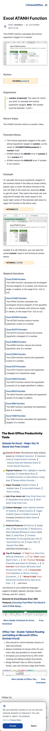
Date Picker (19, 535)
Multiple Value (13, 488)
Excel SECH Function (15, 391)
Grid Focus (29, 525)
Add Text (40, 553)
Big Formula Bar (20, 529)
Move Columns (26, 511)
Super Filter (32, 542)
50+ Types (37, 556)
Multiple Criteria (28, 485)
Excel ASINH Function (16, 342)
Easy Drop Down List (35, 496)
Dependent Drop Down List (20, 499)
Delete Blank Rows (27, 474)
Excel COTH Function (16, 366)
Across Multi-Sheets (31, 488)
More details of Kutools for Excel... (20, 620)
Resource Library (28, 532)
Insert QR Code (28, 566)
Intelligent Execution (24, 456)
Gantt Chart (12, 560)
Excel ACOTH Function (16, 329)
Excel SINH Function (15, 403)
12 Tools (28, 553)
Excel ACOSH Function (16, 317)
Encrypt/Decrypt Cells (29, 538)
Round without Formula (23, 480)
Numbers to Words (20, 573)
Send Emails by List (15, 542)
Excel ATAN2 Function (16, 298)
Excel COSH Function (16, 354)
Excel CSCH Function (16, 379)
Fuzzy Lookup (13, 491)
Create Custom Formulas (25, 459)
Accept (13, 726)
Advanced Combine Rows (18, 580)
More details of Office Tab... (25, 679)
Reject (34, 726)
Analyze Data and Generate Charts (23, 462)
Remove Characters (15, 556)
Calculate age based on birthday (21, 563)
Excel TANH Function (16, 416)
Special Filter (12, 545)
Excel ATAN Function (16, 279)
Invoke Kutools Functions (18, 466)
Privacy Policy (15, 720)
